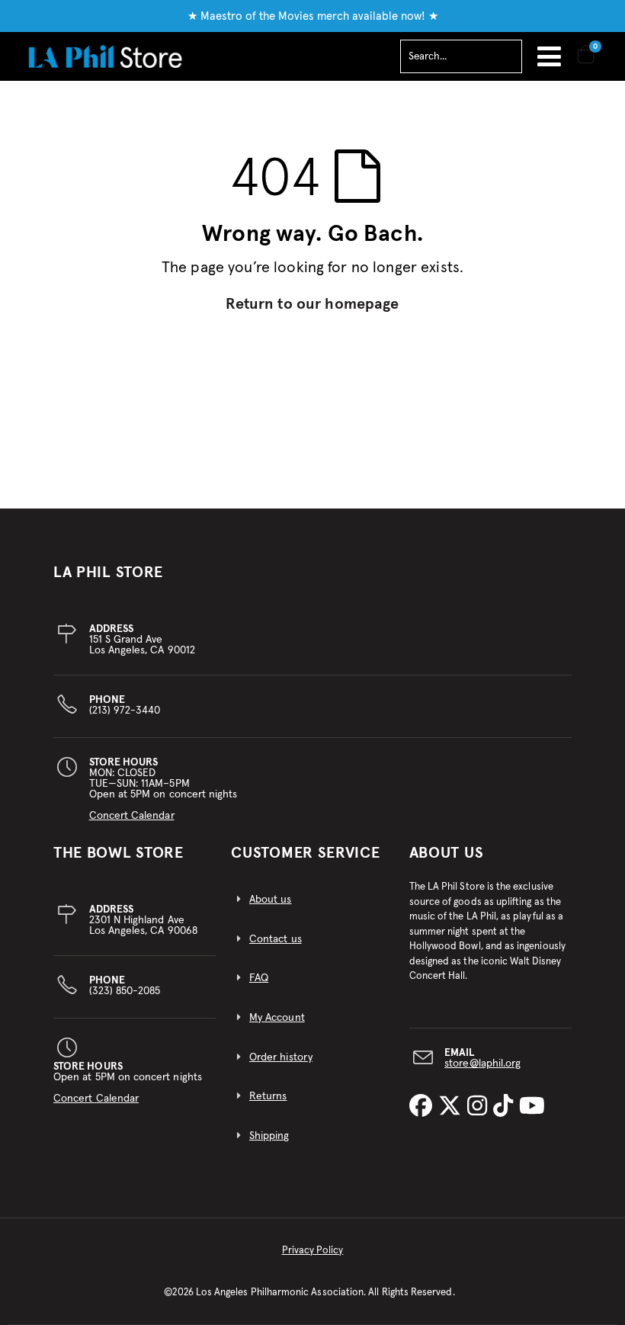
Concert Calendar (132, 815)
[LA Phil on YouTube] (532, 1107)
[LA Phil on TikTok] (506, 1107)
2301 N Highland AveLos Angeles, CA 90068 (143, 920)
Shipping (269, 1136)
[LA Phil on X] (452, 1107)
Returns (268, 1096)
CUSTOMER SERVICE (305, 853)
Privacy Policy (313, 1251)
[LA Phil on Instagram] (480, 1107)
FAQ (258, 978)
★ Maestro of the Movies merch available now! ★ (313, 16)
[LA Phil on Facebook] (423, 1107)
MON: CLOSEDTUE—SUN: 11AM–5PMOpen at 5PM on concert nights (163, 789)
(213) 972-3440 (125, 705)
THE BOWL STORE (118, 853)
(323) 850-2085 (125, 985)
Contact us (275, 939)
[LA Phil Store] (105, 56)
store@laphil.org (482, 1063)
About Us (446, 853)
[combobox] (461, 56)
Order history (280, 1057)
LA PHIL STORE (108, 572)
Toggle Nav (549, 56)
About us (270, 899)
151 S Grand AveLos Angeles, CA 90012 (142, 640)
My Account (277, 1017)
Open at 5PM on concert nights (127, 1082)
